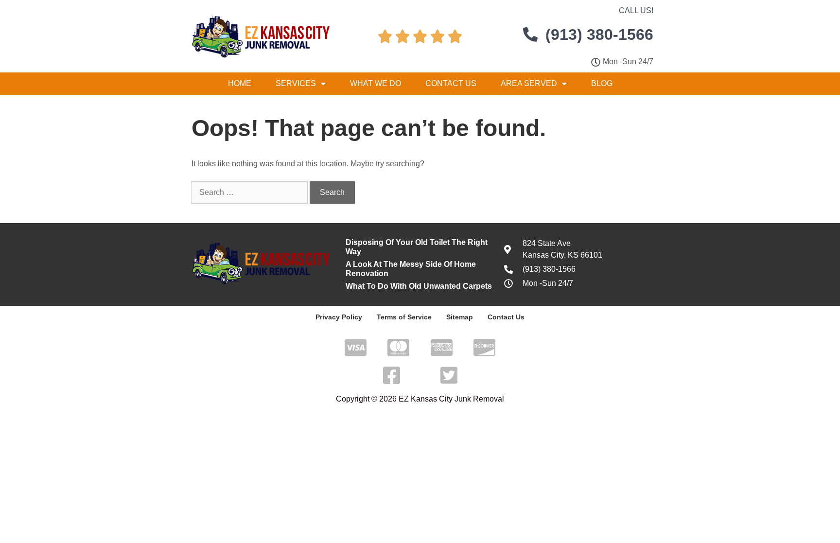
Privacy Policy (338, 317)
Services (296, 83)
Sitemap (459, 317)
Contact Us (450, 83)
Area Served (529, 83)
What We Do (375, 83)
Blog (601, 83)
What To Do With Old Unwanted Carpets (419, 286)
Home (239, 83)
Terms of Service (404, 317)
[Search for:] (251, 192)
